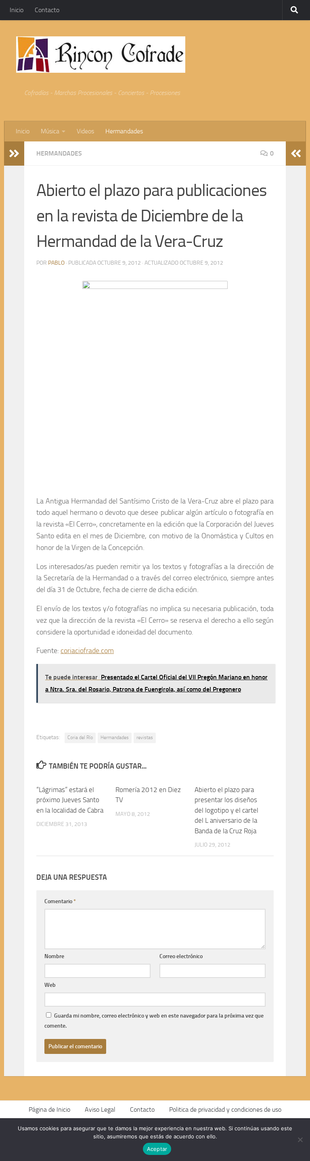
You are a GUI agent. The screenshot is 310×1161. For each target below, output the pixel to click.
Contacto (47, 10)
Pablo (56, 262)
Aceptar (157, 1149)
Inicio (16, 10)
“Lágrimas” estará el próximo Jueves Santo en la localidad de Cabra (69, 800)
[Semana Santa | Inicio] (100, 54)
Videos (85, 131)
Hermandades (124, 131)
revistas (144, 737)
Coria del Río (80, 737)
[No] (300, 1140)
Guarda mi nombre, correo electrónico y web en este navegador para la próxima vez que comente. (154, 1020)
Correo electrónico (181, 956)
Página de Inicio (49, 1109)
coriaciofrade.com (87, 650)
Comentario (60, 901)
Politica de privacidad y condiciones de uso (225, 1109)
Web (50, 985)
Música (50, 131)
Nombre (54, 956)
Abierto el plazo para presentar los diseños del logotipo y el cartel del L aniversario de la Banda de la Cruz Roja (226, 810)
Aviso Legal (100, 1109)
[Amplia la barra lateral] (14, 153)
